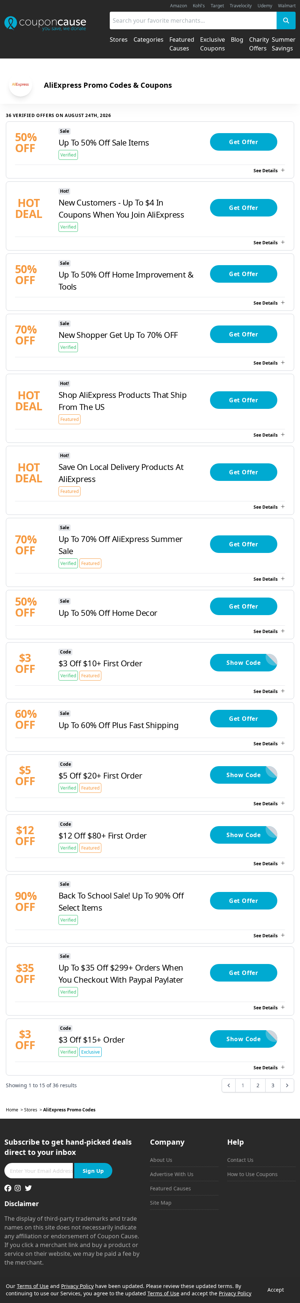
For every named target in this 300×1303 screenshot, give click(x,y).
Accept (275, 1289)
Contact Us (240, 1159)
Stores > (33, 1110)
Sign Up (93, 1170)
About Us (161, 1159)
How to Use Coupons (252, 1174)
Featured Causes (170, 1188)
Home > (15, 1110)
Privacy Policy (77, 1286)
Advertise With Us (172, 1174)
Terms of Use (33, 1286)
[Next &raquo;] (287, 1085)
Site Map (161, 1202)
